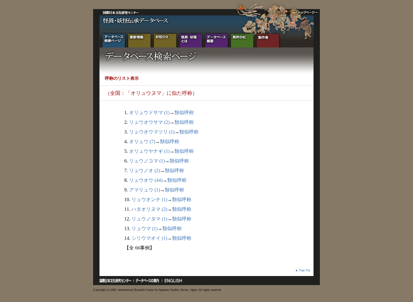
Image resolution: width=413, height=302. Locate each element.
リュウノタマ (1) (149, 218)
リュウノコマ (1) (147, 160)
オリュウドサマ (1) (149, 112)
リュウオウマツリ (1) (151, 131)
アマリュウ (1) (144, 189)
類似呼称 (184, 112)
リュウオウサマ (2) (149, 122)
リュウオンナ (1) (149, 199)
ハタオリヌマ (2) (149, 209)
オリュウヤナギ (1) (149, 151)
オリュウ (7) (142, 141)
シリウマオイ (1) (149, 238)
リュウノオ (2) (144, 170)
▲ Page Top (302, 270)
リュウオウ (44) (145, 180)
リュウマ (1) (145, 228)
